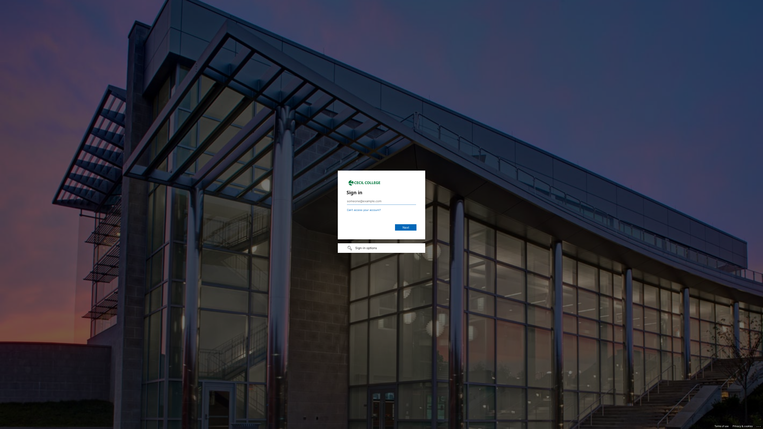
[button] (381, 248)
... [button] (759, 426)
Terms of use (722, 426)
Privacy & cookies (743, 426)
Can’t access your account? (364, 210)
